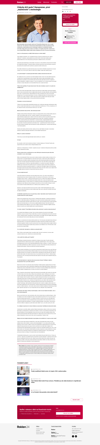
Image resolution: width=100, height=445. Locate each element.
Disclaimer (38, 430)
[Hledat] (62, 2)
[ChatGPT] (63, 11)
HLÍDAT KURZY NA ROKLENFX (70, 42)
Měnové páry (46, 2)
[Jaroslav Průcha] (17, 12)
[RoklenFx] (55, 433)
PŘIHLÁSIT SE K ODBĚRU (70, 24)
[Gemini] (65, 11)
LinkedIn (76, 436)
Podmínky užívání (39, 428)
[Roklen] (53, 430)
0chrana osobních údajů (40, 432)
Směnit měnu (78, 2)
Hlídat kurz (68, 2)
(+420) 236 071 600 (77, 428)
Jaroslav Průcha (21, 12)
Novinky (39, 2)
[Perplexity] (67, 11)
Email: (64, 19)
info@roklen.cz (77, 430)
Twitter (73, 436)
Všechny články (76, 399)
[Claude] (70, 11)
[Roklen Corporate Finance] (58, 436)
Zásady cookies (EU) (40, 433)
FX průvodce (54, 2)
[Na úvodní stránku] (21, 2)
